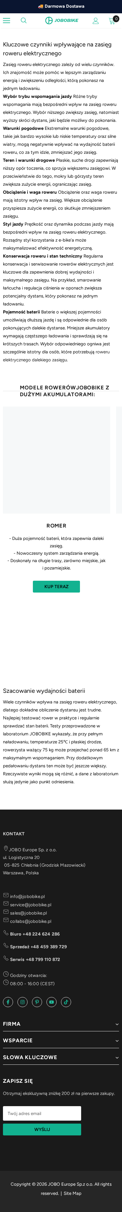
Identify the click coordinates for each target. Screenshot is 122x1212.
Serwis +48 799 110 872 (34, 959)
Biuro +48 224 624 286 (34, 934)
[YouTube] (51, 1002)
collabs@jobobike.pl (30, 921)
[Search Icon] (24, 21)
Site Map (72, 1193)
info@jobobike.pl (27, 896)
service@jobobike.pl (30, 904)
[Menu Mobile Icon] (6, 20)
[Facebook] (8, 1002)
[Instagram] (22, 1002)
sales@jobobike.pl (28, 913)
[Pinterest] (37, 1002)
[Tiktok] (66, 1002)
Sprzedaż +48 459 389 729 (38, 946)
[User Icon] (96, 21)
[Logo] (61, 20)
